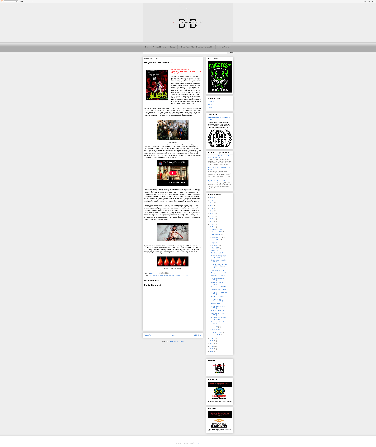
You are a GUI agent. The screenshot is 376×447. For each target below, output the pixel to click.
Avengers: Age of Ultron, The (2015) (218, 318)
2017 (211, 221)
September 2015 (217, 237)
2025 (211, 200)
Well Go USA (184, 275)
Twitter (210, 107)
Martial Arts (167, 275)
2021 (211, 211)
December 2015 (217, 229)
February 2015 (216, 332)
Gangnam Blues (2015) (218, 289)
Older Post (198, 335)
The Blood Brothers (159, 47)
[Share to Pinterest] (168, 273)
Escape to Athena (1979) (219, 273)
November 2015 (217, 232)
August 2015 (216, 240)
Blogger (198, 443)
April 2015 (215, 327)
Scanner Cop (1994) (217, 296)
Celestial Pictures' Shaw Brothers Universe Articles (196, 47)
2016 (211, 224)
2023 (211, 205)
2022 (211, 208)
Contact (172, 47)
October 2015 (216, 234)
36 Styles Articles (223, 47)
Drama (162, 275)
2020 (211, 213)
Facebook (211, 101)
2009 (211, 351)
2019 (211, 216)
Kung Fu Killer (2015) (217, 310)
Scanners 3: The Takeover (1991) (217, 300)
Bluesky (210, 104)
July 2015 (215, 242)
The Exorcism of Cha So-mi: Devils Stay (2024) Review (218, 156)
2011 (211, 346)
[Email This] (160, 273)
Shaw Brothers (176, 275)
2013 (211, 341)
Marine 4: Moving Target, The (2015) (219, 256)
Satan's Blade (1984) (217, 270)
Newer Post (148, 335)
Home (147, 47)
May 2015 (215, 248)
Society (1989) (215, 303)
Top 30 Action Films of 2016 (216, 181)
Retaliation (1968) (216, 250)
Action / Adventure (154, 275)
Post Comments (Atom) (176, 341)
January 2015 (216, 335)
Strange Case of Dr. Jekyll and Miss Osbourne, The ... (219, 266)
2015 (211, 227)
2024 (211, 203)
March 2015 (215, 329)
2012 (211, 343)
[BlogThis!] (162, 273)
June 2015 (215, 245)
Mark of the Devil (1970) (218, 287)
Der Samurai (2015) (217, 253)
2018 (211, 219)
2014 (211, 338)
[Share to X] (164, 273)
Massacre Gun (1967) (218, 275)
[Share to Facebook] (166, 273)
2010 (211, 349)
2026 (211, 197)
